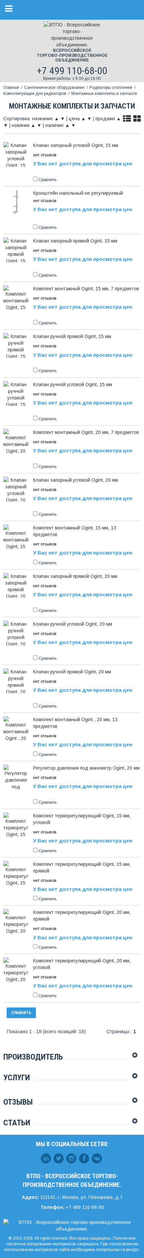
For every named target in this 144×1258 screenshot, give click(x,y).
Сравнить (21, 1012)
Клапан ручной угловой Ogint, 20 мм (72, 624)
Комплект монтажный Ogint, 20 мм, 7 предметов (86, 432)
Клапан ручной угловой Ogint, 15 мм (72, 384)
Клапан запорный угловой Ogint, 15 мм (75, 145)
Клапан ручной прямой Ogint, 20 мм (72, 671)
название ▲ (45, 118)
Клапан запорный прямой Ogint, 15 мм (75, 241)
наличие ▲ (57, 125)
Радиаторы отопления (110, 87)
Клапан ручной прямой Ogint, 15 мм (72, 336)
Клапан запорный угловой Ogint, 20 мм (75, 480)
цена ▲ (77, 118)
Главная (11, 87)
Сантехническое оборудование (54, 87)
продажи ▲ (108, 118)
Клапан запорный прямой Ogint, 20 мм (75, 576)
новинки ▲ (23, 125)
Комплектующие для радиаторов (34, 93)
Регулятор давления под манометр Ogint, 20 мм (86, 768)
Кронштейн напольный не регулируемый (78, 193)
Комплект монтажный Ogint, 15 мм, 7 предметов (86, 288)
